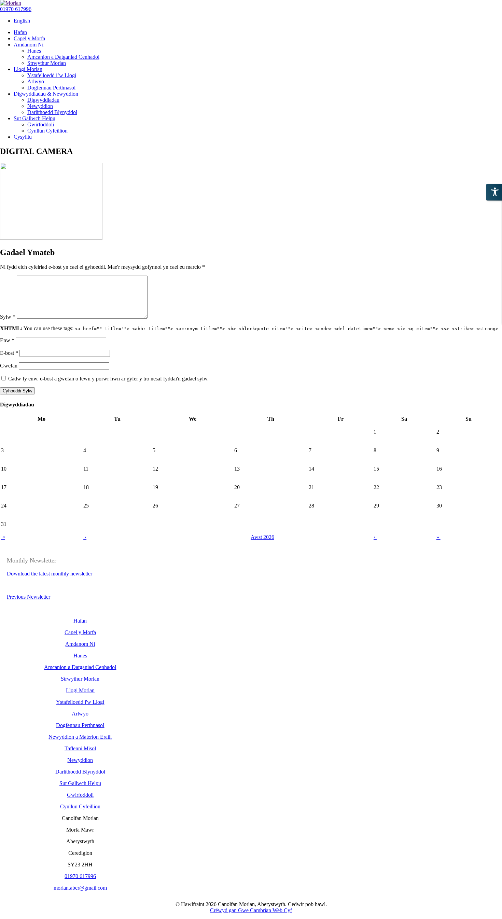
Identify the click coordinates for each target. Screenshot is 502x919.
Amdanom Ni (80, 644)
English (22, 21)
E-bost (9, 353)
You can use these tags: (249, 328)
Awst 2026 (262, 537)
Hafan (80, 621)
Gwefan (8, 365)
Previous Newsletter (28, 597)
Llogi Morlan (80, 690)
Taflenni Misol (80, 748)
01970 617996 (15, 9)
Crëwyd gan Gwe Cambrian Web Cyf (251, 910)
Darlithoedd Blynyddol (80, 772)
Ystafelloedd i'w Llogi (80, 702)
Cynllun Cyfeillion (80, 806)
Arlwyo (80, 713)
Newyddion (80, 760)
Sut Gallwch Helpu (80, 783)
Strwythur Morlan (80, 679)
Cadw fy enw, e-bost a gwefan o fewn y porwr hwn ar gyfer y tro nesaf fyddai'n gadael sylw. (108, 378)
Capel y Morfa (80, 632)
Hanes (80, 655)
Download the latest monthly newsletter (49, 573)
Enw (7, 340)
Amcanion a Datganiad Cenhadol (80, 667)
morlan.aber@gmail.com (80, 888)
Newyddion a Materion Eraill (80, 737)
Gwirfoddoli (80, 795)
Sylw (7, 317)
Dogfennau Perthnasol (80, 725)
